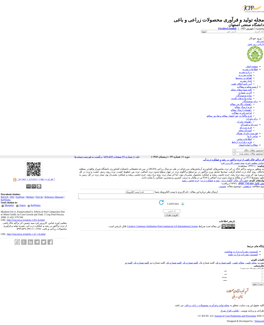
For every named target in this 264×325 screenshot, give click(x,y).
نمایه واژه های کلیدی (241, 98)
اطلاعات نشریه (250, 69)
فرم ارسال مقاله (243, 107)
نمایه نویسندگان (244, 95)
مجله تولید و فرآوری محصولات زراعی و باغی (206, 305)
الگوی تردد (227, 180)
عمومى (222, 186)
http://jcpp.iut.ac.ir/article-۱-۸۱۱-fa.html (26, 234)
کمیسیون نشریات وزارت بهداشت (241, 251)
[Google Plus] (24, 242)
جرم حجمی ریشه (190, 180)
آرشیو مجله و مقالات (247, 86)
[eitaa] (17, 242)
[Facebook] (50, 242)
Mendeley (9, 205)
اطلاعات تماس (244, 139)
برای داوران (252, 118)
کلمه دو (129, 262)
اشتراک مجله (245, 130)
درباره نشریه (245, 72)
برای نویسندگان (250, 101)
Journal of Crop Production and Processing (235, 316)
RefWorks (6, 199)
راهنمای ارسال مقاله (241, 110)
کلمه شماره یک (223, 262)
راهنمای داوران (244, 121)
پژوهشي (247, 186)
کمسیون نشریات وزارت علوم (243, 254)
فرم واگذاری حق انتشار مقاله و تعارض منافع (229, 116)
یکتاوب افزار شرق (229, 310)
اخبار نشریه (246, 81)
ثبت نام (260, 41)
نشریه (261, 262)
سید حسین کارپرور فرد (232, 163)
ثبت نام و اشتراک (249, 124)
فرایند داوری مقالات (242, 113)
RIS (12, 197)
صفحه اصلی (252, 66)
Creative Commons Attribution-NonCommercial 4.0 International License (162, 226)
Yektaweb (259, 321)
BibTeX (5, 197)
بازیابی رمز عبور (256, 44)
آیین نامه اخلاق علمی (241, 84)
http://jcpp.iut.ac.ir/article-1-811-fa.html (26, 220)
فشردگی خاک (241, 180)
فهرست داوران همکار (247, 133)
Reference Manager (54, 197)
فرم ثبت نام (246, 127)
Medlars (30, 197)
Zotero (22, 205)
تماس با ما (252, 136)
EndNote (20, 197)
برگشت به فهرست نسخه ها (88, 156)
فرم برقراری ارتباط (242, 142)
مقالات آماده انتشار (248, 145)
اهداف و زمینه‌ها (244, 78)
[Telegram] (37, 242)
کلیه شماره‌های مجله (241, 89)
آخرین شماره (245, 92)
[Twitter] (43, 242)
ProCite (39, 197)
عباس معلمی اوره (255, 163)
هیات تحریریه (245, 75)
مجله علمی (251, 262)
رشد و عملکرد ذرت (210, 180)
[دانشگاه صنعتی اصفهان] (252, 16)
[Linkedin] (30, 242)
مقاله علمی (238, 262)
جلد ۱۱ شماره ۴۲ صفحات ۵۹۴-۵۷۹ (122, 156)
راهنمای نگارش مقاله (241, 104)
